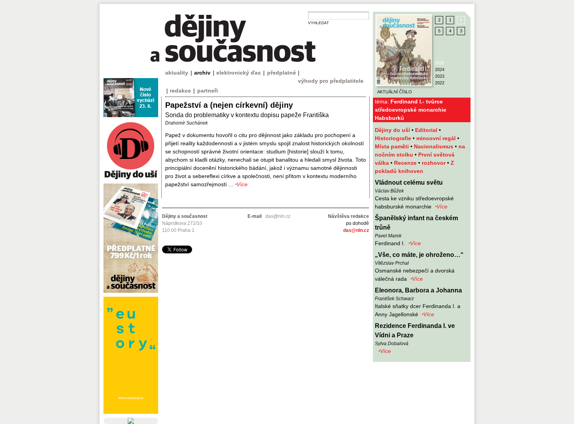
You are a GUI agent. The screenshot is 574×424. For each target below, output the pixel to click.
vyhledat (318, 23)
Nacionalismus (434, 146)
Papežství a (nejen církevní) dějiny (229, 105)
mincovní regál (436, 138)
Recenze (406, 163)
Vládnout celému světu (409, 182)
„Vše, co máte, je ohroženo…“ (419, 254)
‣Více (441, 206)
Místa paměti (392, 146)
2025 (439, 63)
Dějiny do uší (393, 130)
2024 (439, 69)
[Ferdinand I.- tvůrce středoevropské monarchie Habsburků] (403, 50)
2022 (439, 82)
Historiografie (394, 138)
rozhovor (434, 163)
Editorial (427, 130)
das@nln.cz (356, 230)
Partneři (207, 90)
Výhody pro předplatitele (331, 81)
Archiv (202, 72)
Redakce (180, 90)
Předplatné (281, 72)
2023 (439, 76)
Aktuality (176, 72)
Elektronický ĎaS (238, 72)
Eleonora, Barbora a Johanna (418, 290)
